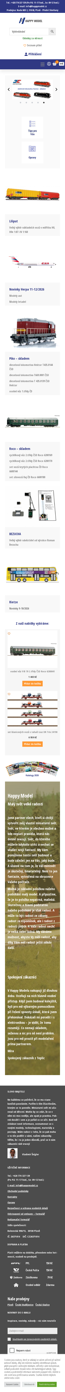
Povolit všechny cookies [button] (47, 1384)
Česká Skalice (43, 1304)
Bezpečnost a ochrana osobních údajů (28, 1208)
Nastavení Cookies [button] (12, 1384)
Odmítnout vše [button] (29, 1384)
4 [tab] (38, 102)
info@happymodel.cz (36, 6)
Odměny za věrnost (32, 38)
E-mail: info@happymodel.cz (23, 1185)
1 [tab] (20, 102)
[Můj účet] (49, 63)
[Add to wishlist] (9, 633)
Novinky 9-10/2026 (19, 608)
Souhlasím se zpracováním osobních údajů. (34, 1339)
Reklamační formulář (19, 1219)
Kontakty (12, 1196)
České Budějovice (24, 1304)
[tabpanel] (32, 89)
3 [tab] (32, 102)
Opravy (11, 1202)
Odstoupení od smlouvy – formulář (26, 1213)
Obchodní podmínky (18, 1191)
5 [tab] (44, 102)
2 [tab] (26, 102)
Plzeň (10, 1304)
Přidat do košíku (32, 683)
